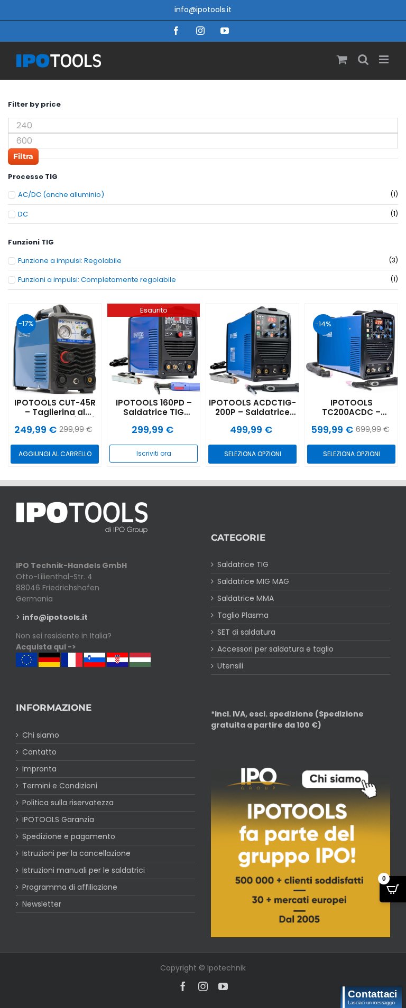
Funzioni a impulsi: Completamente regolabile (97, 280)
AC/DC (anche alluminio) (61, 195)
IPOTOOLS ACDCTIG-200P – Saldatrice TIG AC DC (252, 412)
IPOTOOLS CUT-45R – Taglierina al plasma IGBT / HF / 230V (55, 417)
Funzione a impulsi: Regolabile (70, 261)
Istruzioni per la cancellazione (76, 853)
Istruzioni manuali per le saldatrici (83, 870)
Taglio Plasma (243, 615)
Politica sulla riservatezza (68, 802)
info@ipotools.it (203, 9)
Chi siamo (40, 735)
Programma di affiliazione (69, 887)
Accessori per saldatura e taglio (275, 649)
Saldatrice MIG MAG (253, 581)
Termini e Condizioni (59, 785)
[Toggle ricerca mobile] (363, 59)
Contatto (39, 752)
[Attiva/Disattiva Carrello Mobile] (342, 59)
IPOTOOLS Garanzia (58, 819)
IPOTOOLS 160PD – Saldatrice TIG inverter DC (154, 412)
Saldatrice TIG (243, 564)
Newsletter (41, 904)
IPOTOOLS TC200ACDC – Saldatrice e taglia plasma (351, 417)
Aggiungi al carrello (55, 453)
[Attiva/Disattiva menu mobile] (384, 59)
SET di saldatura (246, 632)
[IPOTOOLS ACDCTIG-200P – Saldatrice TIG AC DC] (252, 350)
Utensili (230, 666)
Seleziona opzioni (252, 453)
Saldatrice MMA (245, 598)
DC (23, 214)
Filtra (23, 156)
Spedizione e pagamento (68, 836)
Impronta (39, 769)
